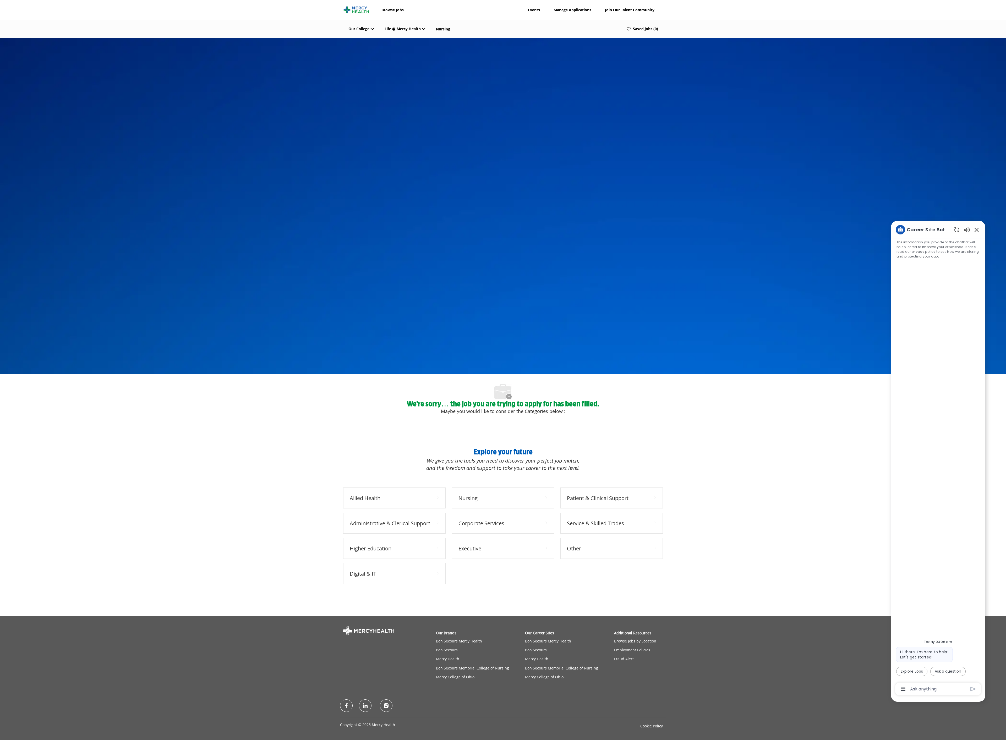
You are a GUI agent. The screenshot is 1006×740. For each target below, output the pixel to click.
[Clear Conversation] (957, 229)
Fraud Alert (624, 658)
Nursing (443, 29)
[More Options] (903, 689)
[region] (938, 459)
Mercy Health (447, 658)
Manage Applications (572, 10)
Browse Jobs (392, 10)
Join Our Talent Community (629, 10)
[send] (973, 689)
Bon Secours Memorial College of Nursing (472, 668)
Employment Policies (632, 649)
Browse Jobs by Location (635, 641)
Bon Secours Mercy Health (459, 641)
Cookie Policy (651, 725)
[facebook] (346, 705)
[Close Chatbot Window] (976, 229)
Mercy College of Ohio (455, 676)
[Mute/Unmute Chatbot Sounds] (967, 229)
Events (534, 10)
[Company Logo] (356, 9)
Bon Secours (447, 649)
